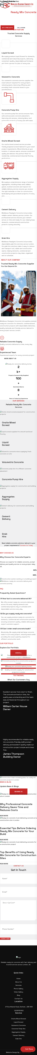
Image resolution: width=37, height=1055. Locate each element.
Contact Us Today (26, 545)
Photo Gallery (18, 989)
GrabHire (4, 535)
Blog (18, 995)
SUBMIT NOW (5, 938)
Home (18, 978)
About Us (18, 982)
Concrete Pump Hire (12, 479)
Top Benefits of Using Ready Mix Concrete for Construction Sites (18, 855)
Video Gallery (18, 992)
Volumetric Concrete (13, 462)
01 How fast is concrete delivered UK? (16, 599)
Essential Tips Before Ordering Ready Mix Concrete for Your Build (18, 831)
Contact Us (19, 999)
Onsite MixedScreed (9, 424)
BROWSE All (18, 792)
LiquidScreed (5, 443)
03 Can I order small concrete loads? (15, 629)
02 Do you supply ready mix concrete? (16, 614)
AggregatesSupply (8, 498)
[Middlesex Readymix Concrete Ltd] (16, 8)
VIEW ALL (18, 653)
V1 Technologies (25, 1052)
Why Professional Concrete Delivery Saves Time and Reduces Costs (16, 807)
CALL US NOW (21, 28)
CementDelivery (6, 517)
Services (19, 985)
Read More (4, 816)
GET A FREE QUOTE (7, 28)
